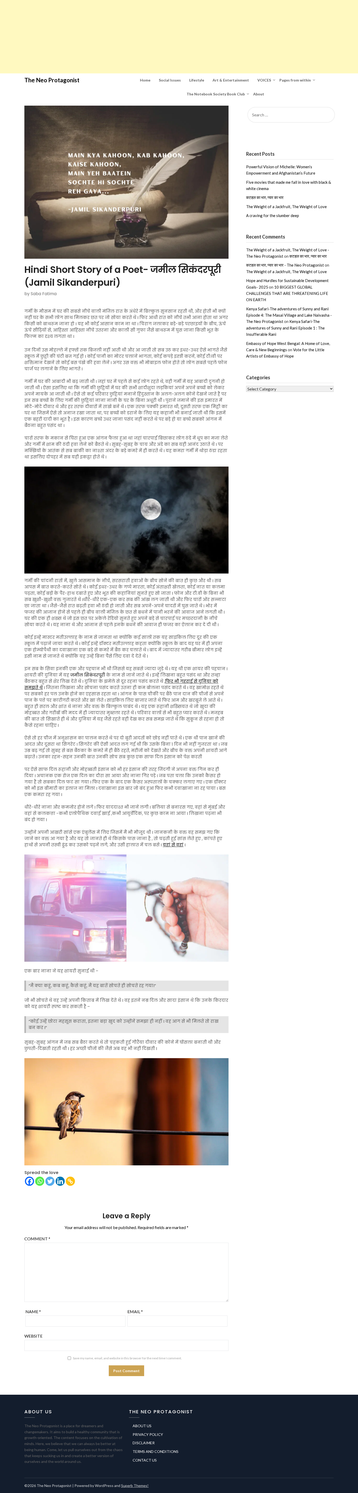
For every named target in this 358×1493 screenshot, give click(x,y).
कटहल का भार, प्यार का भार (265, 197)
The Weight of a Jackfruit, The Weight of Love (286, 206)
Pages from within (295, 80)
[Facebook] (29, 1181)
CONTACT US (145, 1460)
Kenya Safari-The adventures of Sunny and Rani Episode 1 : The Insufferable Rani (285, 328)
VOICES (264, 80)
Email (135, 1311)
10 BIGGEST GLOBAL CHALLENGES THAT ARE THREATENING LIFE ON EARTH (287, 293)
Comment (37, 1238)
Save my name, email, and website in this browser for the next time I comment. (127, 1358)
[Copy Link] (70, 1181)
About (258, 94)
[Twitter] (50, 1181)
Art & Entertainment (231, 80)
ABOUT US (142, 1426)
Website (33, 1335)
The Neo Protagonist (51, 80)
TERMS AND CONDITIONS (155, 1451)
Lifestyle (196, 80)
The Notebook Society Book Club (216, 94)
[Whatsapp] (39, 1181)
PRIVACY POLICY (148, 1434)
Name (33, 1311)
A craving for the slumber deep (272, 215)
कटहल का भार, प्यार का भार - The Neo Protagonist (285, 265)
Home (145, 80)
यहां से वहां (173, 845)
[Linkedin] (60, 1181)
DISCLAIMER (144, 1443)
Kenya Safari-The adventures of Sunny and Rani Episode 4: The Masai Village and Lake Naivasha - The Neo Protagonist (289, 315)
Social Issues (170, 80)
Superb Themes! (135, 1485)
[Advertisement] (157, 36)
